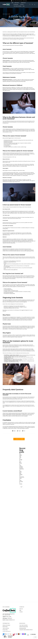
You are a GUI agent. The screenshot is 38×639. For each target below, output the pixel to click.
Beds (12, 2)
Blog (23, 6)
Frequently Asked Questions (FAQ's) (26, 629)
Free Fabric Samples (18, 6)
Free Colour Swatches (24, 625)
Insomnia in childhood (11, 87)
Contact (21, 611)
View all (21, 487)
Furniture (22, 4)
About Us (21, 608)
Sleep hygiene (5, 170)
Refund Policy (5, 626)
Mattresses (17, 2)
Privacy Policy (5, 629)
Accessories (15, 4)
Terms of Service (6, 628)
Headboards (23, 2)
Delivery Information (6, 625)
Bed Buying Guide (23, 628)
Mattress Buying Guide (24, 626)
